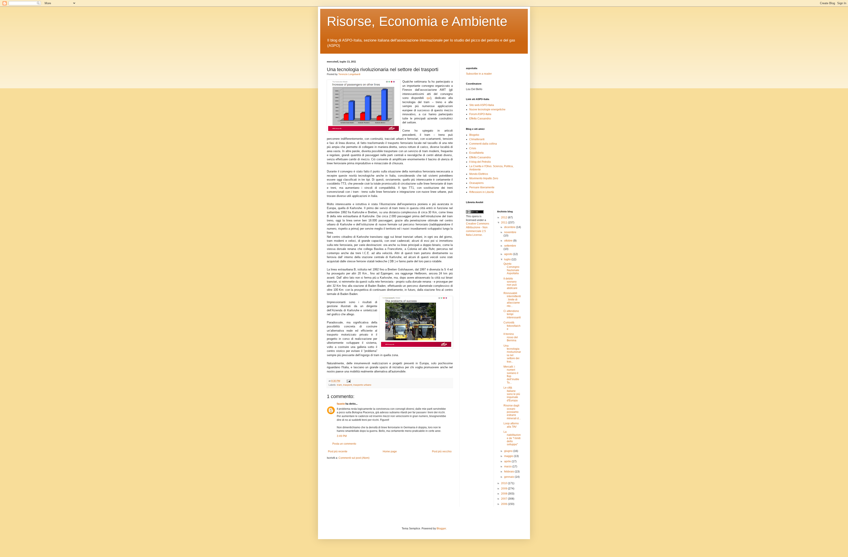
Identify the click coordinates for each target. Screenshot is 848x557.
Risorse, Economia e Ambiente (417, 21)
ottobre (508, 240)
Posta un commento (344, 443)
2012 (504, 217)
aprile (508, 461)
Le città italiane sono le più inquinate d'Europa (512, 394)
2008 (504, 493)
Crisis (472, 148)
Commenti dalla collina (483, 143)
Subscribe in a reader (479, 73)
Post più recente (337, 451)
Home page (390, 451)
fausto (341, 403)
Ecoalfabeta (476, 152)
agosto (508, 254)
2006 (504, 504)
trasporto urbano (362, 384)
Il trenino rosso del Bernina (511, 337)
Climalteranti (477, 139)
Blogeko (474, 134)
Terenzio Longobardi (349, 74)
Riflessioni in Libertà (481, 192)
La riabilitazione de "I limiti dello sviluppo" (512, 438)
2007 (504, 498)
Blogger (441, 528)
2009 (504, 488)
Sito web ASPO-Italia (481, 105)
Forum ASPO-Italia (480, 114)
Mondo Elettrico (478, 174)
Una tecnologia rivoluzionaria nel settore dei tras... (512, 353)
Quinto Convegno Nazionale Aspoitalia (511, 268)
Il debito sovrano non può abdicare (510, 283)
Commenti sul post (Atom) (354, 457)
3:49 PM (342, 436)
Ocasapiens (476, 183)
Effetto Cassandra (480, 118)
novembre (510, 232)
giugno (508, 451)
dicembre (510, 227)
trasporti (347, 384)
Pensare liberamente (481, 187)
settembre (510, 245)
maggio (509, 456)
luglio (507, 259)
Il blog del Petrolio (480, 161)
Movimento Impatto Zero (483, 178)
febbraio (509, 471)
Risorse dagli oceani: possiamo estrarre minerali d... (512, 412)
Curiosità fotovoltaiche (512, 325)
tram (339, 384)
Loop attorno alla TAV (511, 425)
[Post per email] (348, 381)
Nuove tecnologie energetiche (487, 109)
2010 (504, 483)
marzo (508, 466)
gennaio (509, 476)
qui (428, 98)
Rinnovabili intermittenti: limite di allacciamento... (512, 300)
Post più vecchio (442, 451)
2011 (504, 222)
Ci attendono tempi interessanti (512, 314)
